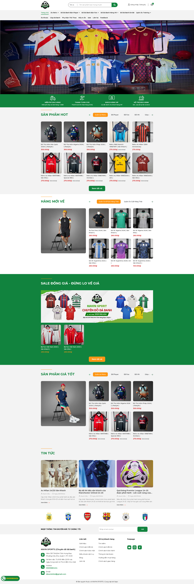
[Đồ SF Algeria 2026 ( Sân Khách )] (121, 218)
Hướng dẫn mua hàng (107, 558)
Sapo (116, 582)
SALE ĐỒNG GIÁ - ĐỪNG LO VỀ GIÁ (70, 283)
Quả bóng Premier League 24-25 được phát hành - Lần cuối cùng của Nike (134, 491)
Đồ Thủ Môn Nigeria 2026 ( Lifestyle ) (74, 146)
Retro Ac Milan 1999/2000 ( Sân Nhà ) (142, 177)
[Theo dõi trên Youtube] (129, 547)
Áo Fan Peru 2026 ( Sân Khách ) (97, 232)
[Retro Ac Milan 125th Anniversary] (142, 131)
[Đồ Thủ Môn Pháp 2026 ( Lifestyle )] (97, 131)
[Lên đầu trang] (190, 580)
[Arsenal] (87, 516)
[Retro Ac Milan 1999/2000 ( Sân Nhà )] (142, 163)
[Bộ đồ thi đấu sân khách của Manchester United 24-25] (97, 473)
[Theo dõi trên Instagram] (135, 547)
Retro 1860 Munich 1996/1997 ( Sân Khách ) (118, 146)
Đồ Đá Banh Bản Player (70, 13)
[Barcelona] (107, 516)
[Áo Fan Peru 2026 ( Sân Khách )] (99, 218)
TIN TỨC (48, 453)
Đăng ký (143, 5)
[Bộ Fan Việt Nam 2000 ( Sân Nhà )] (74, 335)
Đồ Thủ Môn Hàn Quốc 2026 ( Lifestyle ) (49, 146)
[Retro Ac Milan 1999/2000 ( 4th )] (119, 163)
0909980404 (51, 568)
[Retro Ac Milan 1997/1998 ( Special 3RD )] (74, 163)
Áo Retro (54, 13)
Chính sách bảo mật (87, 551)
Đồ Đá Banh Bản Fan (90, 13)
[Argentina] (49, 516)
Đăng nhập (134, 5)
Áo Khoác (44, 18)
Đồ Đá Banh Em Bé (127, 13)
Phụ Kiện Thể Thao (69, 18)
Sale (89, 18)
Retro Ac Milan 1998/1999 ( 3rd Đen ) (96, 177)
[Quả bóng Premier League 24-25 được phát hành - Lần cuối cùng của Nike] (135, 473)
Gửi (142, 529)
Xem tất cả (97, 188)
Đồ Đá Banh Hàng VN (109, 13)
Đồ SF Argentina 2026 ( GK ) (121, 262)
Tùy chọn (51, 140)
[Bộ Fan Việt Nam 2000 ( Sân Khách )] (51, 335)
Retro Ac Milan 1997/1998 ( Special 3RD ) (73, 177)
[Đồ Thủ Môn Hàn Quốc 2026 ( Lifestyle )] (51, 131)
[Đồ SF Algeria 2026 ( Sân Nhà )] (143, 218)
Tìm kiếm (102, 543)
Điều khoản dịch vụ (86, 554)
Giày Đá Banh (55, 18)
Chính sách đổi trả (86, 547)
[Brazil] (68, 516)
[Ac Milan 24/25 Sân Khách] (59, 473)
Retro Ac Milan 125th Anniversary (140, 146)
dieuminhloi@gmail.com (56, 574)
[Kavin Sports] (45, 5)
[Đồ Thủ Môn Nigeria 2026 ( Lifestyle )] (74, 131)
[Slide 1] (97, 57)
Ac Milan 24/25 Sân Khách (53, 490)
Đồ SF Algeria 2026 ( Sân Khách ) (120, 232)
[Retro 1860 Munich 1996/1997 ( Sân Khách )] (119, 131)
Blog (81, 558)
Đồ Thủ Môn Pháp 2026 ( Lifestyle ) (96, 146)
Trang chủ (45, 13)
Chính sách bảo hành (107, 551)
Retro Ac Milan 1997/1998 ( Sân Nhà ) (50, 177)
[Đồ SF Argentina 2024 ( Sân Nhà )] (99, 249)
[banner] (63, 231)
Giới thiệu (82, 543)
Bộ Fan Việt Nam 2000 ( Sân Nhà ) (73, 348)
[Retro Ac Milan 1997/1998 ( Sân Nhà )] (51, 163)
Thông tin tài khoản (106, 554)
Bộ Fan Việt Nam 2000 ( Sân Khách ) (50, 348)
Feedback (104, 18)
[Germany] (126, 516)
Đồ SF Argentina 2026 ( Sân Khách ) (141, 262)
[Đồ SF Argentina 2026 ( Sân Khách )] (143, 249)
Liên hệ (95, 18)
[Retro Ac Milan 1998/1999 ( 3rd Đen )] (97, 163)
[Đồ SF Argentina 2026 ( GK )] (121, 249)
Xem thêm (44, 502)
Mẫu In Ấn (82, 18)
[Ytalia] (145, 516)
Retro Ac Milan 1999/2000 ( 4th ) (119, 177)
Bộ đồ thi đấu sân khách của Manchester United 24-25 (92, 491)
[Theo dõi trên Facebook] (140, 547)
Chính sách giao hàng (107, 561)
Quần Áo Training (143, 13)
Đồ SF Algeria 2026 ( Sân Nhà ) (142, 232)
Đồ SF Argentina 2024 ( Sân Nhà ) (97, 262)
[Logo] (46, 542)
